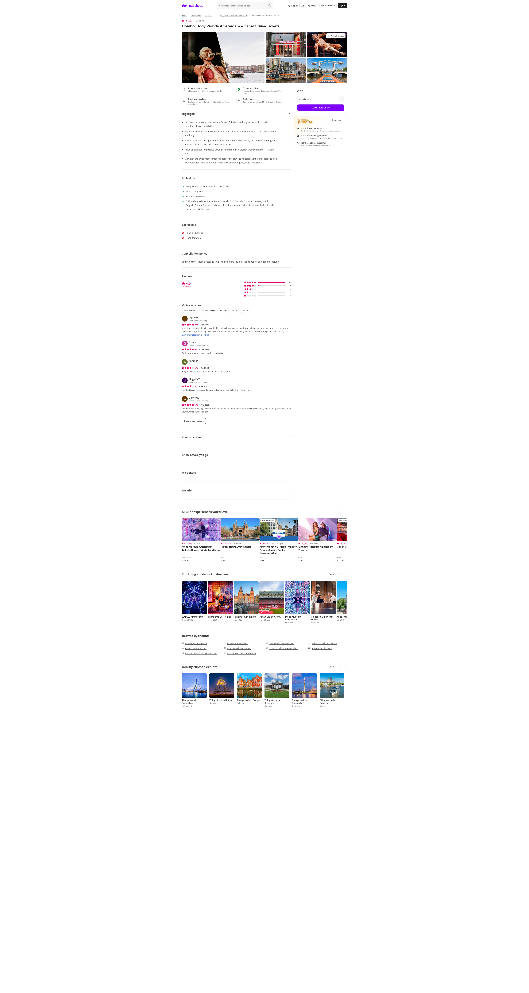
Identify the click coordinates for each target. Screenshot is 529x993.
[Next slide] (345, 574)
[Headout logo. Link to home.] (192, 5)
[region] (201, 529)
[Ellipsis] (216, 16)
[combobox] (245, 5)
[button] (223, 57)
